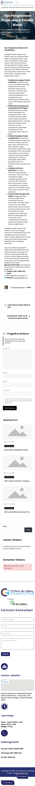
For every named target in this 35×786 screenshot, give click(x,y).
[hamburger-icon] (17, 2)
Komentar (6, 348)
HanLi (29, 287)
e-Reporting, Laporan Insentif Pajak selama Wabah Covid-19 (16, 547)
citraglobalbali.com (21, 278)
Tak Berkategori (9, 446)
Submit (5, 654)
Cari (5, 526)
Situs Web (6, 390)
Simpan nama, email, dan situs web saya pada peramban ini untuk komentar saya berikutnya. (18, 401)
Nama (5, 373)
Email (5, 382)
